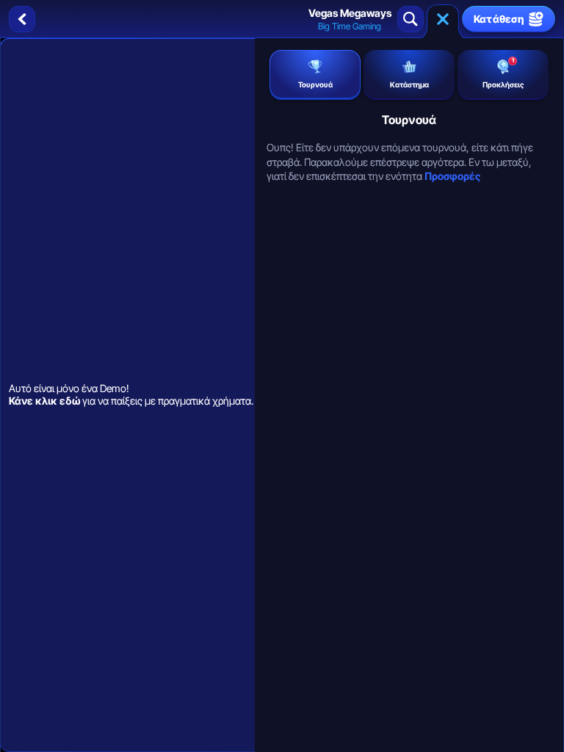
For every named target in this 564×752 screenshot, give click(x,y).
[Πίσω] (22, 19)
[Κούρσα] (443, 19)
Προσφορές (452, 176)
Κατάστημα (409, 84)
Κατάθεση (499, 18)
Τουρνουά (315, 84)
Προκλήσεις (503, 73)
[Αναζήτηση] (410, 19)
